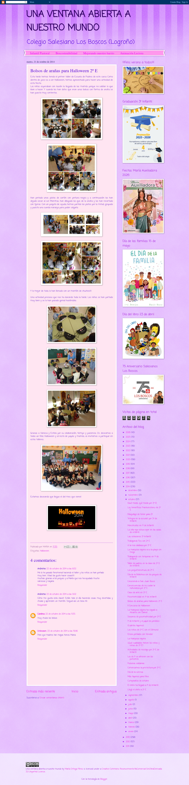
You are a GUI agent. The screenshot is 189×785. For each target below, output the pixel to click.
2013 (128, 737)
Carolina (41, 614)
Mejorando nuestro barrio (98, 53)
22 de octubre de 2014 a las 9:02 (61, 594)
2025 (128, 437)
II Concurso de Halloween (139, 605)
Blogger (103, 779)
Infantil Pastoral (40, 53)
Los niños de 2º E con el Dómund (143, 629)
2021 (128, 455)
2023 (128, 446)
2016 (128, 477)
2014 (128, 486)
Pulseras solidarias (136, 663)
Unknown (42, 631)
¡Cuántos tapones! (136, 625)
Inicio (75, 691)
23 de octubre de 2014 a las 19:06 (62, 631)
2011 (128, 746)
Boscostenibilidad (66, 53)
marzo (131, 722)
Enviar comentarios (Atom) (52, 697)
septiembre (133, 695)
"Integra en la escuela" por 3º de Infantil (142, 520)
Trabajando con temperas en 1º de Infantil (143, 558)
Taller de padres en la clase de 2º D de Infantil (144, 565)
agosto (131, 699)
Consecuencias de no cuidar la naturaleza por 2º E (141, 587)
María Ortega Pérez (74, 769)
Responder (42, 585)
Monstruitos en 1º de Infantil (141, 525)
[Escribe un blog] (68, 546)
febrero (132, 727)
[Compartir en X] (70, 546)
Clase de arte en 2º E (137, 592)
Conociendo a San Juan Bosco (141, 581)
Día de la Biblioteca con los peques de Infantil (145, 576)
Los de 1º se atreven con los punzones (140, 658)
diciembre (133, 490)
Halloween (44, 551)
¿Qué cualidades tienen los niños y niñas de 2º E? (143, 644)
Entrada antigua (106, 691)
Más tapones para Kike (138, 676)
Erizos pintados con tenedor (140, 634)
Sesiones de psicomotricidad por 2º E (144, 616)
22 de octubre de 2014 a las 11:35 (60, 614)
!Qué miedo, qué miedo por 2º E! (142, 503)
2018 (128, 468)
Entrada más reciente (41, 691)
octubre (132, 499)
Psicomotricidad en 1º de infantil (142, 596)
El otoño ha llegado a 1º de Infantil (143, 685)
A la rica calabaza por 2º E (139, 545)
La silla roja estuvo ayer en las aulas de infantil (144, 531)
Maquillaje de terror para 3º (140, 514)
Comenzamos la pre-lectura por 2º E (144, 667)
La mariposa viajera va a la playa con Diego (145, 551)
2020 (128, 459)
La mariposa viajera (137, 638)
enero (131, 731)
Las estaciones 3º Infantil (139, 536)
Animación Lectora (131, 53)
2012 (128, 741)
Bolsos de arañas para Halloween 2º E (145, 601)
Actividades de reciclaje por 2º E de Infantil (143, 651)
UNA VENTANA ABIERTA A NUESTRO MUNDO (79, 21)
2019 (128, 464)
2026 (128, 432)
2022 (128, 450)
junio (130, 708)
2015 (128, 482)
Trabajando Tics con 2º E (139, 541)
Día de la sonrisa (135, 672)
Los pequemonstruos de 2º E (141, 570)
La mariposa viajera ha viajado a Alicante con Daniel (142, 611)
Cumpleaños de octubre (138, 680)
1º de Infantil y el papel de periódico (143, 621)
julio (130, 704)
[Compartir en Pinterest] (76, 546)
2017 (128, 473)
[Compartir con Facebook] (73, 546)
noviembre (133, 495)
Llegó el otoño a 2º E (137, 689)
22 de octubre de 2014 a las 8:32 (61, 568)
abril (130, 718)
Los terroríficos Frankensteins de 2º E (144, 509)
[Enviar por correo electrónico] (65, 546)
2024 (128, 441)
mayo (131, 713)
